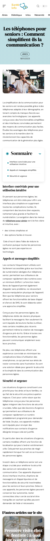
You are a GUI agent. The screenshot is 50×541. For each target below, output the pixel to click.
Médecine (23, 524)
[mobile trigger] (5, 6)
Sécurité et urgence (18, 176)
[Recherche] (38, 6)
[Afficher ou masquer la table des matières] (36, 153)
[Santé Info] (19, 6)
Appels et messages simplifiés (23, 170)
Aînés (25, 54)
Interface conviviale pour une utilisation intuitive (22, 163)
